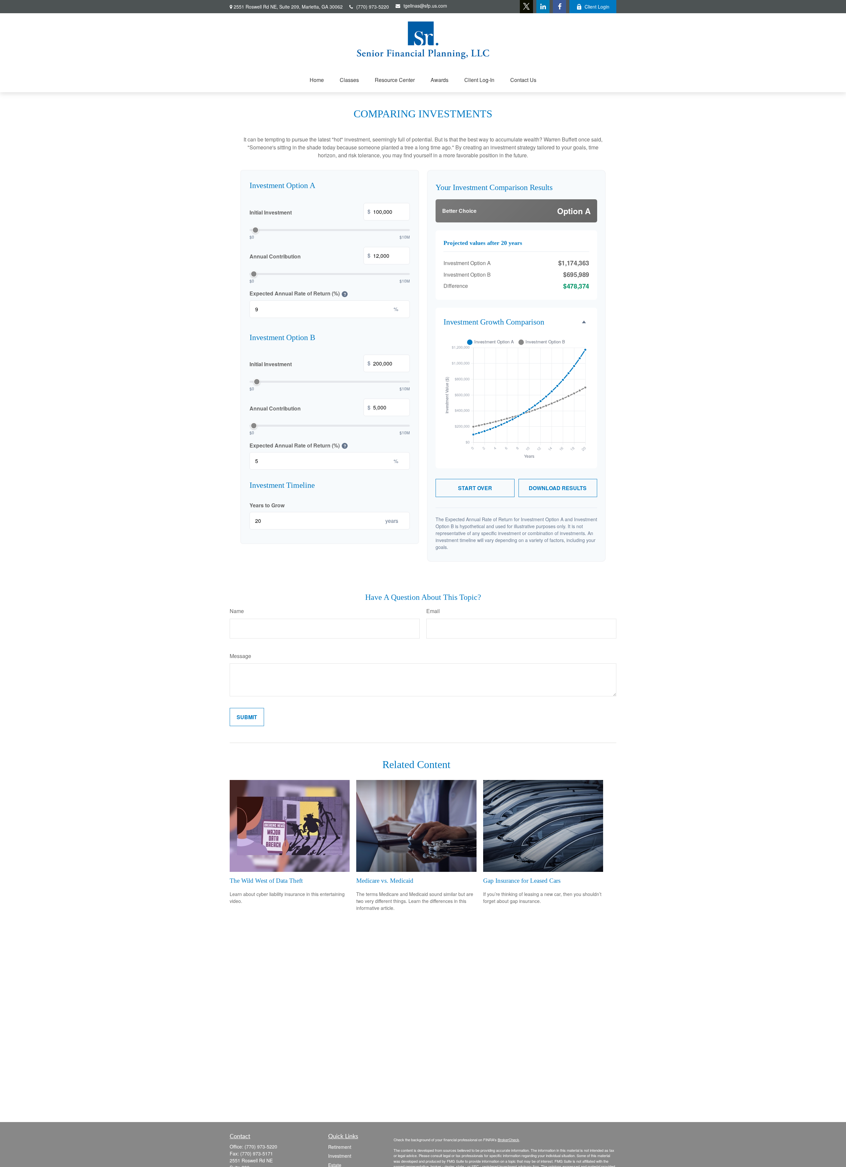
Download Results (558, 488)
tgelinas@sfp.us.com (425, 5)
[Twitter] (526, 6)
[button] (317, 80)
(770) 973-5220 (372, 6)
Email (433, 611)
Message (240, 656)
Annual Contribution (310, 256)
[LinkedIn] (543, 6)
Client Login (597, 6)
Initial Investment (310, 212)
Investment (339, 1155)
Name (237, 611)
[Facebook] (559, 6)
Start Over (475, 488)
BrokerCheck (508, 1139)
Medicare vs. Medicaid (384, 880)
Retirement (339, 1147)
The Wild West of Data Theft (266, 880)
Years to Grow (267, 505)
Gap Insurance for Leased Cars (521, 880)
